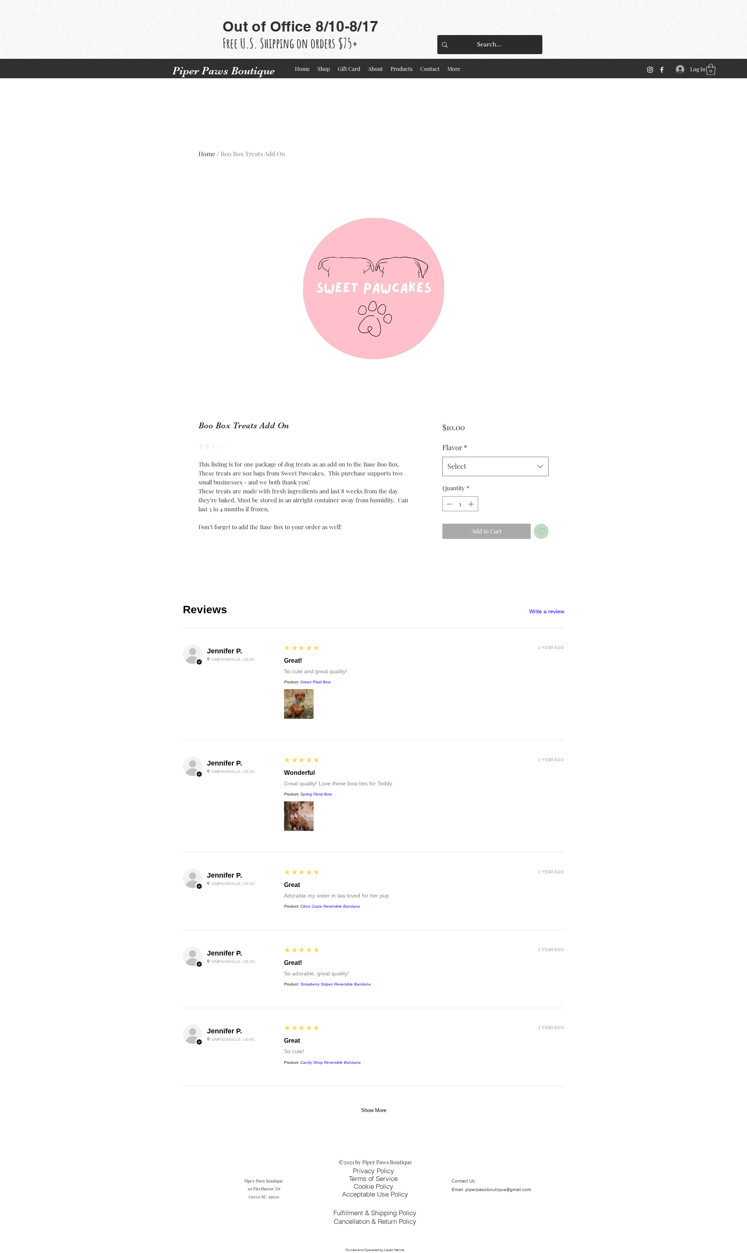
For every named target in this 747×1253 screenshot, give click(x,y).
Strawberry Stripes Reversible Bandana (335, 984)
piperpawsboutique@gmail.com (498, 1189)
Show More (373, 1110)
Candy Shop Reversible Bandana (330, 1062)
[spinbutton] (460, 504)
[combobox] (495, 466)
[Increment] (471, 504)
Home (206, 154)
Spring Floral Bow (316, 794)
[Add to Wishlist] (541, 531)
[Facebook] (662, 70)
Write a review (546, 611)
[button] (710, 69)
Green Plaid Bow (315, 682)
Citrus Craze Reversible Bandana (330, 906)
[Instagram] (650, 70)
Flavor (454, 447)
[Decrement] (449, 504)
